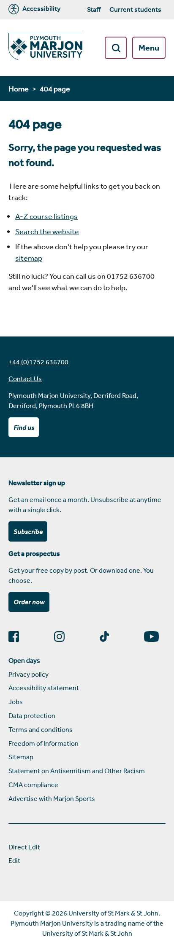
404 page (55, 88)
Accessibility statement (43, 687)
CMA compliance (33, 784)
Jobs (15, 701)
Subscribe (28, 531)
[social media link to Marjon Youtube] (155, 636)
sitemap (28, 257)
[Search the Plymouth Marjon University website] (116, 48)
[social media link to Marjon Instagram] (62, 636)
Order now (29, 602)
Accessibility (40, 9)
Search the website (47, 231)
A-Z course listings (46, 216)
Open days (24, 660)
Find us (24, 427)
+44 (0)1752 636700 (38, 362)
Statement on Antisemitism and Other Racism (76, 770)
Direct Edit (24, 847)
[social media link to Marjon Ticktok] (108, 636)
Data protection (31, 715)
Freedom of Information (43, 743)
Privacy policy (28, 674)
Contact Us (25, 378)
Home (18, 88)
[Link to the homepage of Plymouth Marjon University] (45, 48)
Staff (94, 9)
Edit (14, 860)
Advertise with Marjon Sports (51, 798)
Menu (149, 48)
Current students (135, 9)
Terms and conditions (40, 729)
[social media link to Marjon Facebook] (17, 636)
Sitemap (20, 757)
